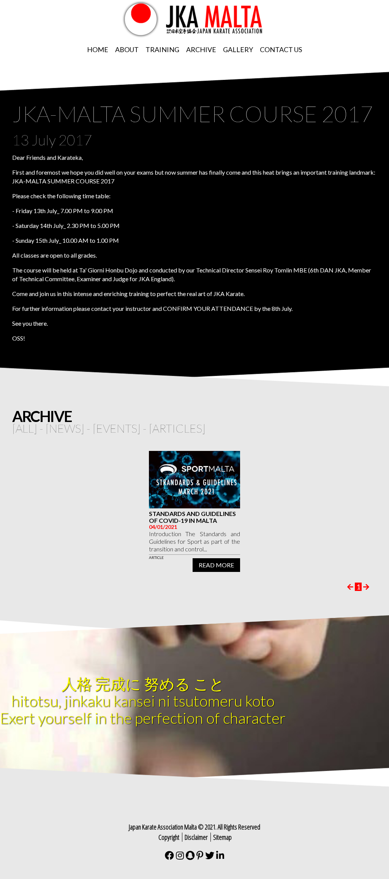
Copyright (168, 837)
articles (177, 428)
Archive (201, 49)
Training (162, 49)
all (25, 428)
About (127, 49)
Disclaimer (196, 837)
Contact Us (281, 49)
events (116, 428)
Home (97, 49)
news (65, 428)
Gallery (238, 49)
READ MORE (216, 564)
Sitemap (222, 837)
